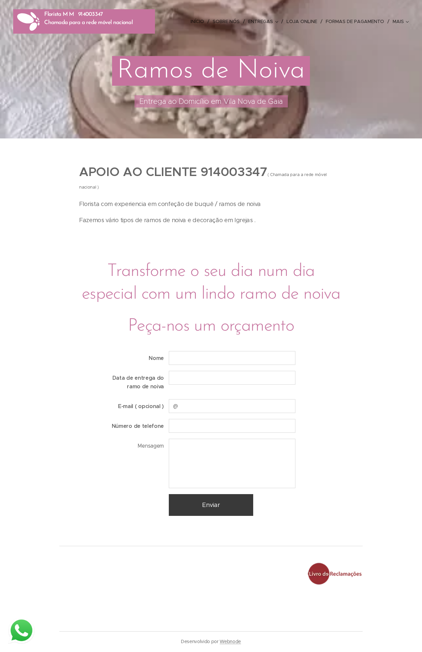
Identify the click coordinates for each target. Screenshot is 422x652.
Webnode (230, 641)
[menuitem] (199, 21)
